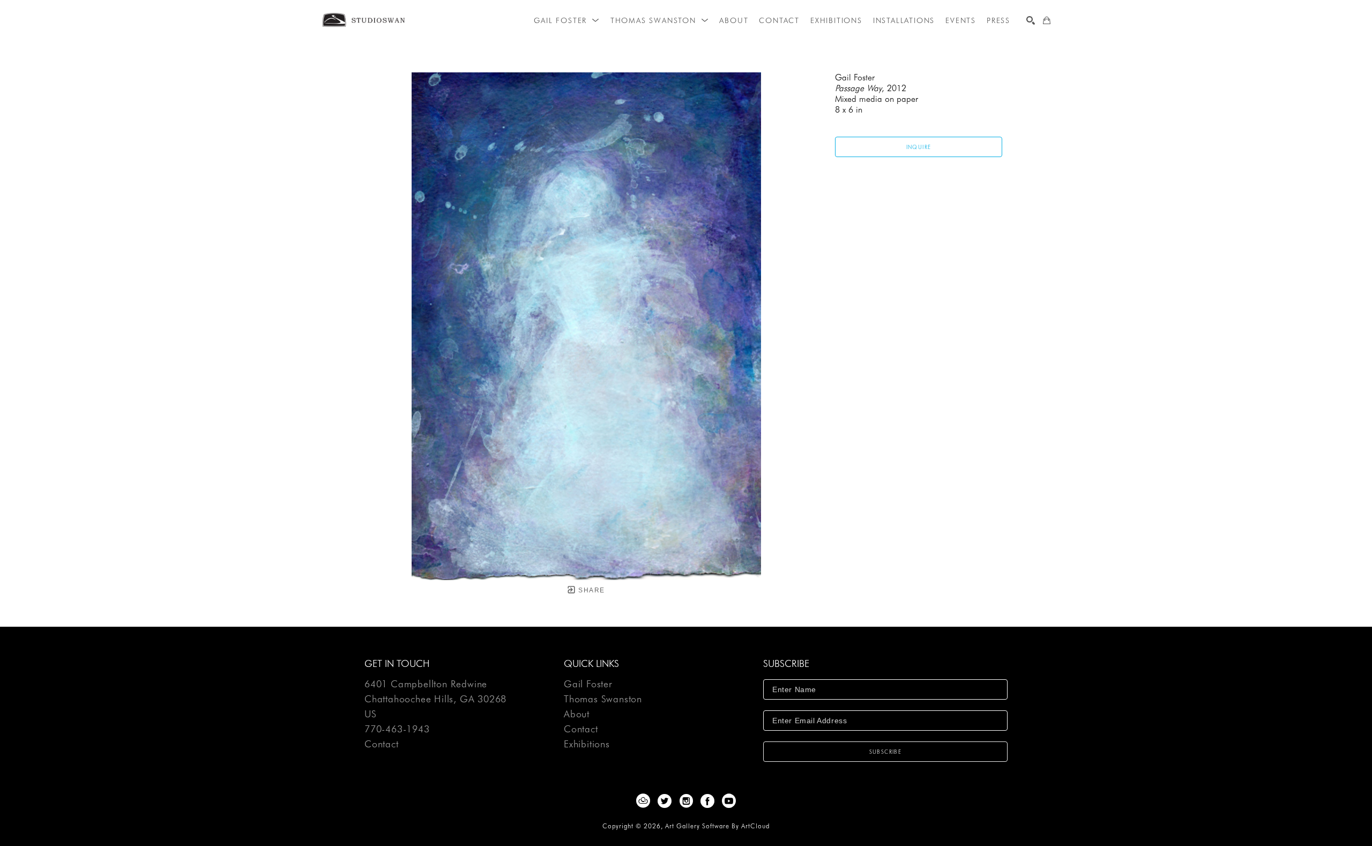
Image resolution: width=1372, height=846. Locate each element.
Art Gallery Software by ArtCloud (717, 826)
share (590, 590)
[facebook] (707, 801)
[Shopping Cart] (1046, 20)
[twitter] (665, 801)
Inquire (918, 147)
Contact (381, 744)
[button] (566, 20)
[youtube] (729, 801)
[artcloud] (643, 801)
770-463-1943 (397, 729)
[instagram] (686, 801)
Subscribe (885, 751)
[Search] (1030, 20)
